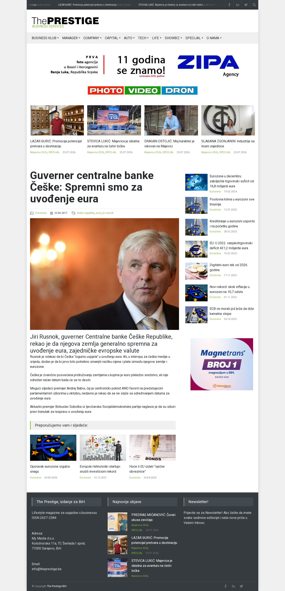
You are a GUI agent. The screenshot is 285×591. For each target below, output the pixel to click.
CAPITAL (111, 38)
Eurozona (41, 213)
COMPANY (91, 38)
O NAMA (213, 38)
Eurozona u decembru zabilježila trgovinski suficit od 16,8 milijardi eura (232, 181)
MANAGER (70, 38)
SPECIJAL (193, 38)
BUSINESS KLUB (44, 38)
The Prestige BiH (57, 586)
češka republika (86, 213)
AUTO (128, 38)
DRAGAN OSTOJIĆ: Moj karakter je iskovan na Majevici (112, 143)
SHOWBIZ (172, 38)
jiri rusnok (107, 213)
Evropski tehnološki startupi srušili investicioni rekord (50, 469)
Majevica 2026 (38, 152)
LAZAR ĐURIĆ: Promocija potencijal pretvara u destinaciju (88, 4)
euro (98, 213)
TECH (142, 38)
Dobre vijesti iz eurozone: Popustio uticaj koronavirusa (149, 469)
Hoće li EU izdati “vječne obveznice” (97, 469)
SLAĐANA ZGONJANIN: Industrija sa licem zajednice (170, 143)
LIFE (155, 38)
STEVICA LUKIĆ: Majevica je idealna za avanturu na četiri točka (171, 4)
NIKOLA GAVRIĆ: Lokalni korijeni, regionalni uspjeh (225, 143)
